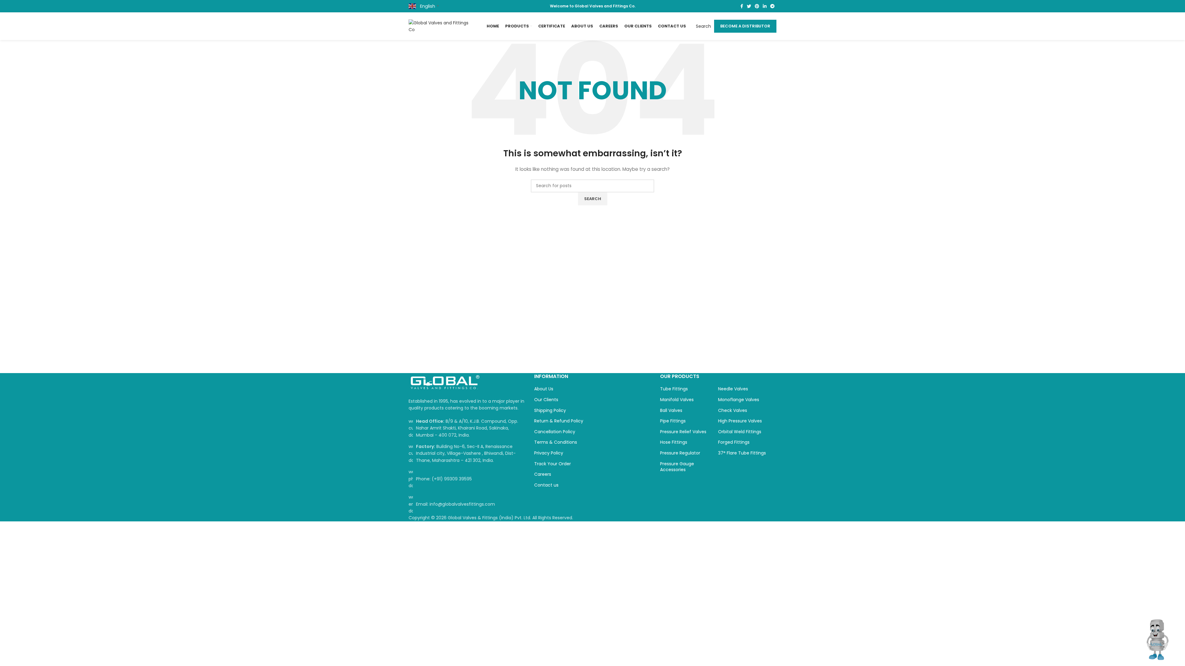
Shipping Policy (550, 410)
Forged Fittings (734, 442)
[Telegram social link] (772, 6)
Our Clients (546, 400)
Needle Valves (733, 389)
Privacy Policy (548, 453)
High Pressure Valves (740, 421)
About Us (543, 389)
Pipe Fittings (673, 421)
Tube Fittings (674, 389)
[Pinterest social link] (757, 6)
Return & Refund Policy (558, 421)
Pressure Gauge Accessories (677, 467)
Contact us (546, 485)
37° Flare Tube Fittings (742, 453)
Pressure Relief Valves (683, 432)
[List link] (467, 478)
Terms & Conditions (555, 442)
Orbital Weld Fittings (739, 432)
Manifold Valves (677, 400)
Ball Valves (671, 410)
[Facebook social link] (741, 6)
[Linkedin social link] (764, 6)
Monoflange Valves (738, 400)
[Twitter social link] (749, 6)
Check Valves (732, 410)
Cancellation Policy (554, 432)
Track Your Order (552, 464)
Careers (542, 474)
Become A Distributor (745, 26)
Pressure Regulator (680, 453)
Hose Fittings (673, 442)
